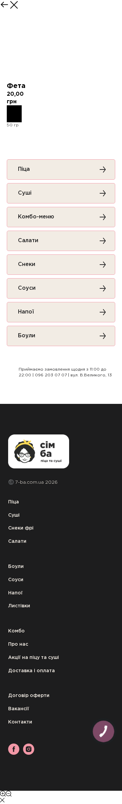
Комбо (16, 631)
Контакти (20, 722)
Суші (14, 515)
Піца (13, 502)
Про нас (18, 644)
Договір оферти (28, 696)
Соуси (15, 580)
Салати (17, 541)
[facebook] (13, 753)
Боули (16, 567)
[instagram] (28, 753)
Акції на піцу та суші (33, 658)
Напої (15, 593)
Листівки (19, 606)
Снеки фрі (21, 528)
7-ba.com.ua (30, 482)
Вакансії (18, 709)
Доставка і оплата (31, 671)
